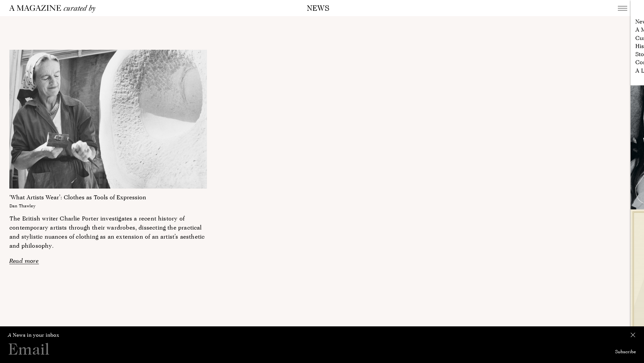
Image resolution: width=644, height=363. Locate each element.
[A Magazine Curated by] (54, 9)
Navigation (622, 8)
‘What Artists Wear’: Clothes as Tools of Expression (77, 197)
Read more (24, 260)
